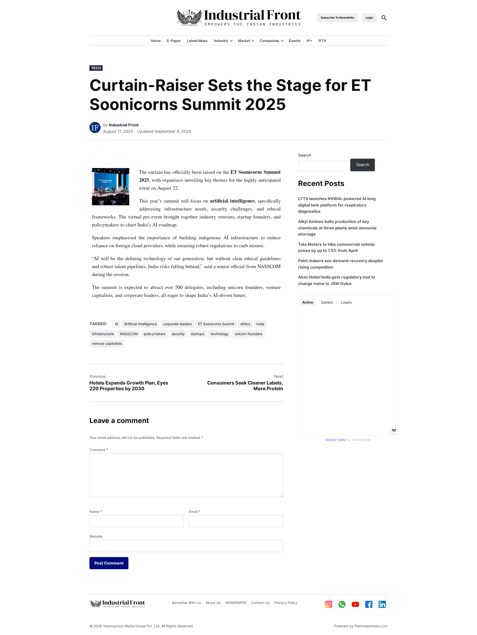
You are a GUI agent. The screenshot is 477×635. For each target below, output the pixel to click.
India (260, 324)
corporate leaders (177, 324)
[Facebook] (369, 604)
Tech (96, 68)
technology (219, 334)
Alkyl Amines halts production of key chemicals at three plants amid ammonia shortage (337, 228)
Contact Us (260, 602)
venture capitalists (107, 343)
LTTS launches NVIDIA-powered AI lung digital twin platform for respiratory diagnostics (337, 205)
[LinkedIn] (382, 604)
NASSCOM (129, 334)
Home (156, 40)
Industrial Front (124, 124)
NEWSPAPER (236, 602)
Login (369, 17)
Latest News (197, 40)
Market (244, 40)
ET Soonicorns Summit (216, 324)
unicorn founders (248, 334)
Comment (98, 450)
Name (95, 511)
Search (304, 155)
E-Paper (174, 40)
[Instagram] (328, 604)
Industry (221, 40)
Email (194, 511)
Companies (269, 40)
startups (197, 334)
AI (116, 324)
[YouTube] (355, 604)
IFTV (322, 40)
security (178, 334)
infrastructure (103, 334)
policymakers (154, 334)
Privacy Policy (286, 602)
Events (295, 40)
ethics (245, 324)
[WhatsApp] (342, 604)
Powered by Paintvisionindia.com (361, 626)
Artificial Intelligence (140, 324)
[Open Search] (384, 17)
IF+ (309, 40)
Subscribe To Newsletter (338, 17)
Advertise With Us (186, 602)
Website (95, 536)
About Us (213, 602)
